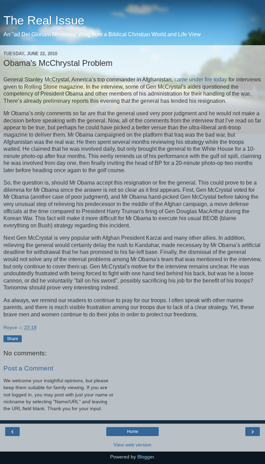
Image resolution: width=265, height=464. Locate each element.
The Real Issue (43, 20)
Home (132, 431)
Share (12, 338)
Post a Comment (28, 368)
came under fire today (200, 79)
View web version (132, 444)
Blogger (145, 457)
